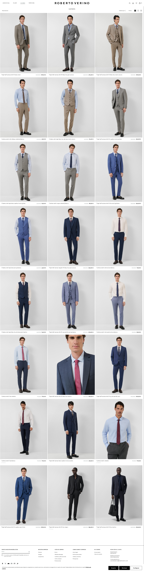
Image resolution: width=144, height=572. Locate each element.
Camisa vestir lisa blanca (8, 460)
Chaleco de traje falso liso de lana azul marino (14, 332)
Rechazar (124, 568)
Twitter (5, 564)
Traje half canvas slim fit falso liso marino (60, 396)
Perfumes (31, 3)
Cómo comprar (58, 558)
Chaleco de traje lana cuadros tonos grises (13, 203)
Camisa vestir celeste (102, 460)
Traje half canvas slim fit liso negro (58, 527)
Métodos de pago (59, 554)
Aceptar (113, 568)
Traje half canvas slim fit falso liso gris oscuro (61, 74)
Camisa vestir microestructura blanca (106, 332)
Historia (40, 552)
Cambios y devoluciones (60, 556)
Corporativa (41, 556)
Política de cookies (77, 554)
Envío (56, 552)
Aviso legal (75, 552)
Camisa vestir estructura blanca (105, 267)
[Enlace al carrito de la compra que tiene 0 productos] (139, 3)
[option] (23, 43)
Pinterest (11, 564)
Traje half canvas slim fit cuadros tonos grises (109, 139)
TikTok (17, 564)
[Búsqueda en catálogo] (129, 3)
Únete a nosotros (77, 556)
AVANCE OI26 (6, 3)
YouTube (8, 564)
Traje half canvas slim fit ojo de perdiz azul (108, 396)
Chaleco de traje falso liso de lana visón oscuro (62, 139)
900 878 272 (113, 553)
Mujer (15, 3)
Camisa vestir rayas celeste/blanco (59, 203)
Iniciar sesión (97, 552)
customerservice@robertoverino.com (119, 560)
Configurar (136, 568)
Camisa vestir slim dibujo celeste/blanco (13, 139)
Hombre (22, 3)
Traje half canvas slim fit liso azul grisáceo (108, 203)
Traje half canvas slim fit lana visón (11, 74)
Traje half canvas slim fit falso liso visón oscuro (109, 74)
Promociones (58, 560)
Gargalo (40, 554)
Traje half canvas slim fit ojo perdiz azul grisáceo (62, 332)
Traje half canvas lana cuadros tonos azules (61, 460)
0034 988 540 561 (114, 557)
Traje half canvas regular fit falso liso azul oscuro (62, 267)
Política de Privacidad (18, 555)
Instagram (14, 564)
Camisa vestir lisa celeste (9, 396)
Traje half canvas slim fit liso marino (106, 527)
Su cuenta (97, 549)
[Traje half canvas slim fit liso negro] (54, 529)
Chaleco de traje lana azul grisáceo (11, 267)
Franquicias (75, 558)
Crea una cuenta (98, 554)
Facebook (2, 564)
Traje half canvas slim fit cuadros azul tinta (13, 527)
